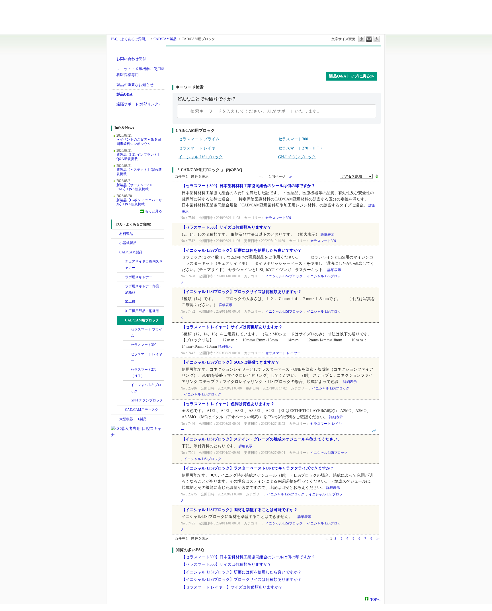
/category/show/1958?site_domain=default (121, 286)
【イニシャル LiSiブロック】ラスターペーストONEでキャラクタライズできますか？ (258, 468)
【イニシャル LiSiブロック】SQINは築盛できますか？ (230, 362)
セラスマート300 (143, 345)
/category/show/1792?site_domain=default (121, 302)
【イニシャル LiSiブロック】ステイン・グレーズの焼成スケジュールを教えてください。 (261, 439)
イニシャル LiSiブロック (146, 388)
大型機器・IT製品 (132, 419)
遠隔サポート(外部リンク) (137, 104)
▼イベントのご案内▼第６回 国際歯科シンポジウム (138, 141)
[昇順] (377, 175)
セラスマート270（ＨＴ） (143, 373)
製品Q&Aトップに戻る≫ (351, 76)
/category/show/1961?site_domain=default (121, 311)
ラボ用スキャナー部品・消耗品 (144, 289)
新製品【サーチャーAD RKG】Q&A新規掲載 (134, 187)
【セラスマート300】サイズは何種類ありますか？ (226, 227)
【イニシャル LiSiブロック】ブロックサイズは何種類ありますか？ (242, 292)
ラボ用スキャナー (138, 277)
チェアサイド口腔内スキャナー (144, 264)
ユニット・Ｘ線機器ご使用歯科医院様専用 (140, 72)
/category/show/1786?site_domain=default (115, 234)
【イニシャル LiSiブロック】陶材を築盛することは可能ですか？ (240, 510)
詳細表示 (327, 234)
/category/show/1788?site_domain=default (115, 243)
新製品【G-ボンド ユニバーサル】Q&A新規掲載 (139, 202)
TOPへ (375, 599)
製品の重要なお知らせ (134, 85)
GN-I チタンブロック (147, 400)
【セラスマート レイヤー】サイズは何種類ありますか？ (232, 327)
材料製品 (126, 234)
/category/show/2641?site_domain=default (121, 410)
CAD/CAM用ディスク (141, 410)
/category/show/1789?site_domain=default (115, 419)
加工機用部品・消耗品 (142, 311)
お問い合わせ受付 (131, 59)
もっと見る (153, 211)
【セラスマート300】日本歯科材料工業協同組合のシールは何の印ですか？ (248, 186)
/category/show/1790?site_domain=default (121, 262)
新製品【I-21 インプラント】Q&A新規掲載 (138, 157)
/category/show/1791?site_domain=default (121, 277)
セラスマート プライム (146, 332)
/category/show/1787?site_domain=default (115, 252)
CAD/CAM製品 (165, 39)
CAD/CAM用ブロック (142, 320)
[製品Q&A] (276, 57)
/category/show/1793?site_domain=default (121, 320)
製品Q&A (124, 94)
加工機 (130, 302)
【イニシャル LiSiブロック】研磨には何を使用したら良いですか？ (242, 250)
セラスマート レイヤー (146, 357)
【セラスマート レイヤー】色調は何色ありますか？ (228, 404)
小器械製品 (127, 243)
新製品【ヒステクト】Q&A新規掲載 (139, 172)
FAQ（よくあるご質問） (129, 39)
